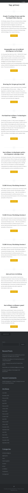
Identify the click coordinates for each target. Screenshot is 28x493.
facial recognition (6, 461)
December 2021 (5, 427)
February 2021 (5, 437)
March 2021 (4, 434)
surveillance (4, 468)
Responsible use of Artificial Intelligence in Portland (13, 367)
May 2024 (4, 400)
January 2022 (5, 424)
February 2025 (5, 398)
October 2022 (5, 416)
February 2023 (5, 413)
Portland (4, 463)
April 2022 (4, 419)
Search (3, 342)
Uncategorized (5, 474)
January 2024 (5, 408)
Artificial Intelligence (6, 453)
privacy (3, 466)
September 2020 (5, 442)
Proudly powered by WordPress (10, 488)
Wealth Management (6, 381)
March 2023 (4, 411)
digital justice (5, 455)
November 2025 (5, 395)
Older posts (6, 334)
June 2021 (4, 432)
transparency (5, 471)
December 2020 (5, 440)
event (3, 458)
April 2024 (4, 403)
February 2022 (5, 421)
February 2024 (5, 406)
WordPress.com (14, 490)
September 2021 (5, 429)
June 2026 (4, 392)
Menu (24, 2)
